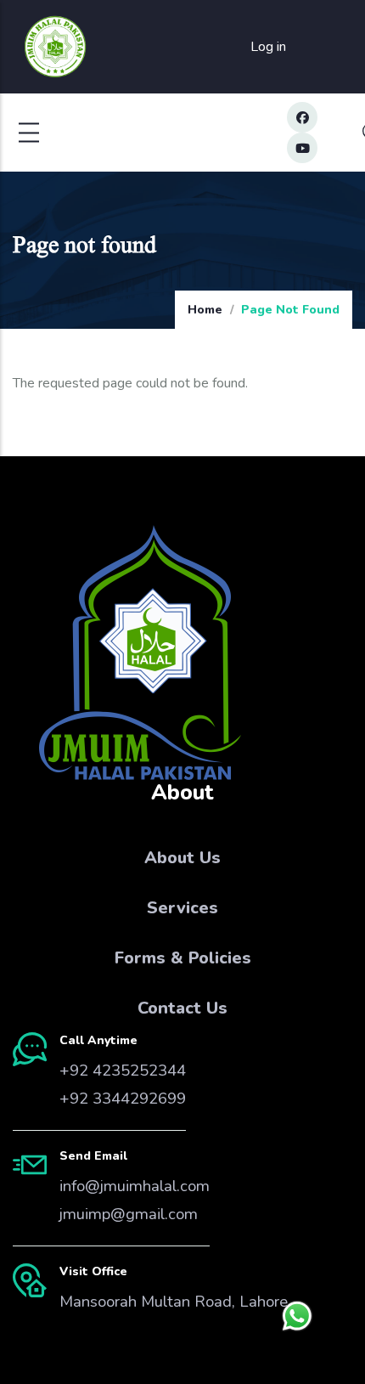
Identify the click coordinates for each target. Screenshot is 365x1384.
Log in (268, 46)
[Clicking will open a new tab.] (297, 1316)
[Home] (55, 47)
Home (205, 310)
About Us (182, 857)
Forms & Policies (183, 957)
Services (182, 907)
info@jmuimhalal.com (134, 1186)
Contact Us (182, 1008)
